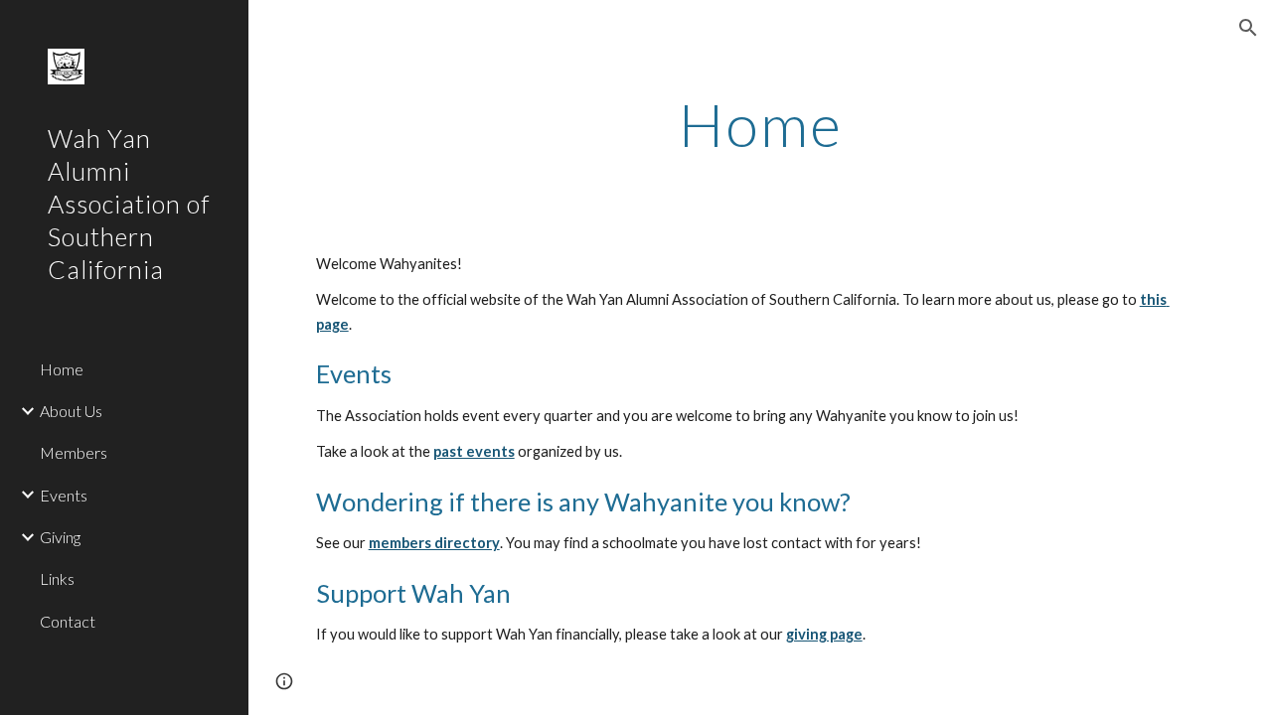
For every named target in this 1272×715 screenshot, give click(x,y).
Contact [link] (67, 621)
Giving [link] (60, 536)
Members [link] (73, 452)
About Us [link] (71, 410)
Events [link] (63, 495)
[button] (1248, 28)
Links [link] (57, 578)
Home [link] (61, 368)
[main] (760, 124)
